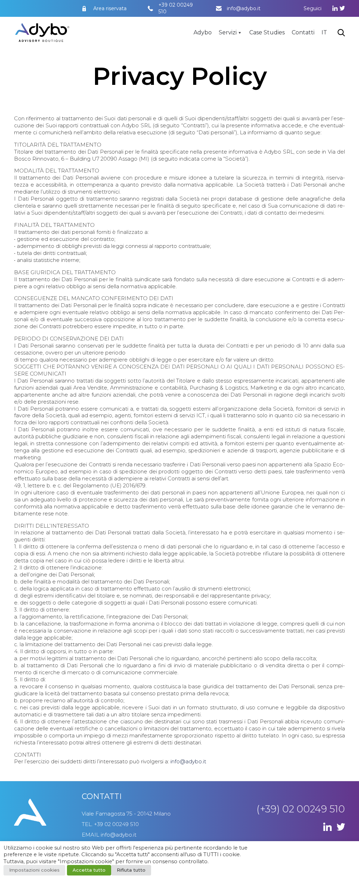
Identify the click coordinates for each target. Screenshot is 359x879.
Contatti (303, 32)
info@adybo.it (243, 8)
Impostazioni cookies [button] (34, 870)
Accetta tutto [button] (89, 870)
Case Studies (267, 32)
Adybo (203, 32)
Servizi (228, 32)
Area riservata (110, 8)
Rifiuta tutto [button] (131, 870)
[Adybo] (42, 32)
